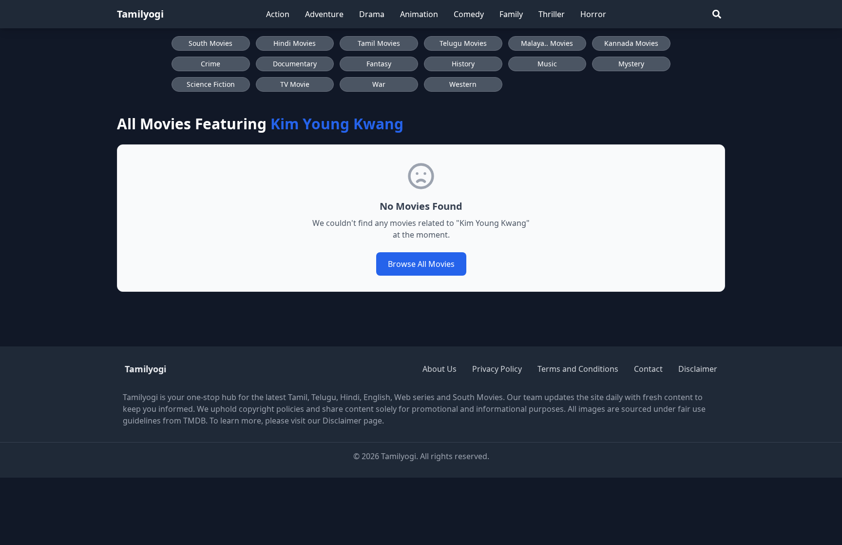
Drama (371, 14)
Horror (593, 14)
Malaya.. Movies (547, 43)
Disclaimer (697, 368)
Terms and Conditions (577, 368)
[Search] (716, 14)
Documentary (295, 63)
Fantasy (378, 63)
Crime (210, 63)
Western (463, 84)
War (378, 84)
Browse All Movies (421, 264)
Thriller (551, 14)
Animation (419, 14)
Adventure (324, 14)
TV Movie (294, 84)
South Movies (210, 43)
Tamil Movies (379, 43)
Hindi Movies (294, 43)
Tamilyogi (140, 13)
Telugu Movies (463, 43)
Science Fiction (211, 84)
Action (277, 14)
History (463, 63)
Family (511, 14)
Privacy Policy (497, 368)
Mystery (631, 63)
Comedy (469, 14)
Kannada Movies (631, 43)
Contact (648, 368)
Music (547, 63)
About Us (439, 368)
